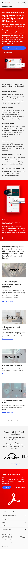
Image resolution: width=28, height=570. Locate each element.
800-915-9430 (8, 52)
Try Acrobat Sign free (14, 48)
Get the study (7, 238)
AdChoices (6, 546)
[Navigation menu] (2, 2)
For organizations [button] (6, 519)
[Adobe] (8, 2)
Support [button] (4, 522)
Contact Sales (7, 487)
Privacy (22, 539)
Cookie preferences (12, 542)
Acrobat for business (7, 6)
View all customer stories (14, 421)
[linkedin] (11, 537)
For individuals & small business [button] (9, 512)
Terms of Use (4, 542)
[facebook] (3, 537)
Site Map (22, 544)
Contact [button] (4, 525)
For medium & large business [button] (9, 515)
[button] (18, 2)
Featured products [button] (6, 529)
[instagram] (6, 537)
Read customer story (7, 301)
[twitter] (8, 537)
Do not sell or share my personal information (11, 544)
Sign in (23, 2)
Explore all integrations (13, 464)
